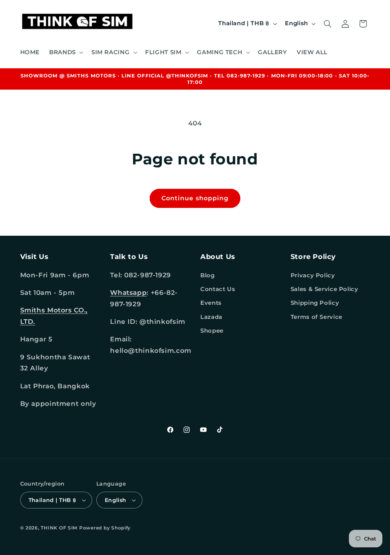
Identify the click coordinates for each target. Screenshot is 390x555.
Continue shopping (195, 198)
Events (211, 302)
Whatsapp (128, 292)
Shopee (212, 330)
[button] (66, 52)
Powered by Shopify (105, 528)
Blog (207, 275)
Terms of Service (316, 317)
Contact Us (217, 289)
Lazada (211, 317)
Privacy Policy (313, 275)
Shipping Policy (315, 302)
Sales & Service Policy (324, 289)
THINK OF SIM (59, 528)
